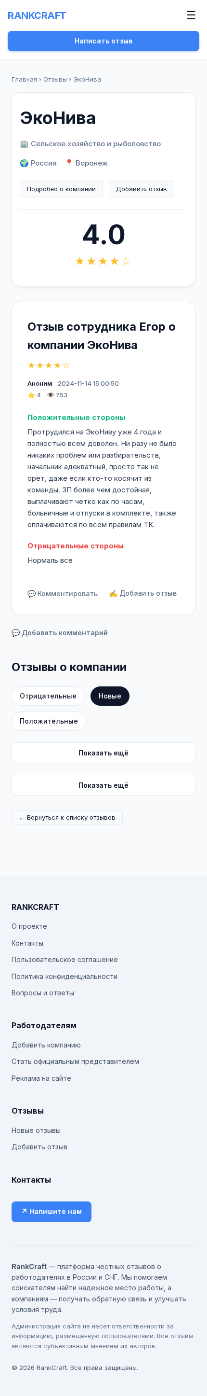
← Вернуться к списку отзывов (67, 817)
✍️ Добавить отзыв (143, 593)
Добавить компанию (46, 1045)
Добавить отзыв (141, 189)
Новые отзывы (36, 1130)
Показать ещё (103, 753)
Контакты (27, 943)
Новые (110, 696)
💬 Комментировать (62, 593)
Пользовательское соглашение (65, 959)
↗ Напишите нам (51, 1211)
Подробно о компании (61, 189)
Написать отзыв (103, 41)
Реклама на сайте (41, 1078)
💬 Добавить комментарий (60, 632)
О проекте (29, 926)
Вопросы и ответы (43, 993)
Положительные (49, 721)
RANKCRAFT (37, 15)
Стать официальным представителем (75, 1061)
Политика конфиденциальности (64, 976)
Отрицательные (48, 696)
